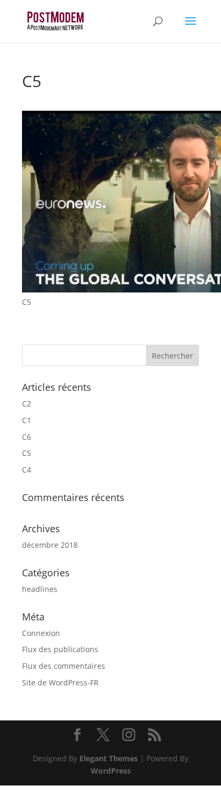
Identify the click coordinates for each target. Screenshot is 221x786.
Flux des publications (60, 649)
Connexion (41, 633)
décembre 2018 (50, 545)
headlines (39, 589)
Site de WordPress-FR (60, 682)
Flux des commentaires (63, 666)
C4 (26, 470)
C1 (26, 420)
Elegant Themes (108, 758)
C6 (26, 437)
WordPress (111, 771)
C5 (26, 453)
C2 (26, 403)
